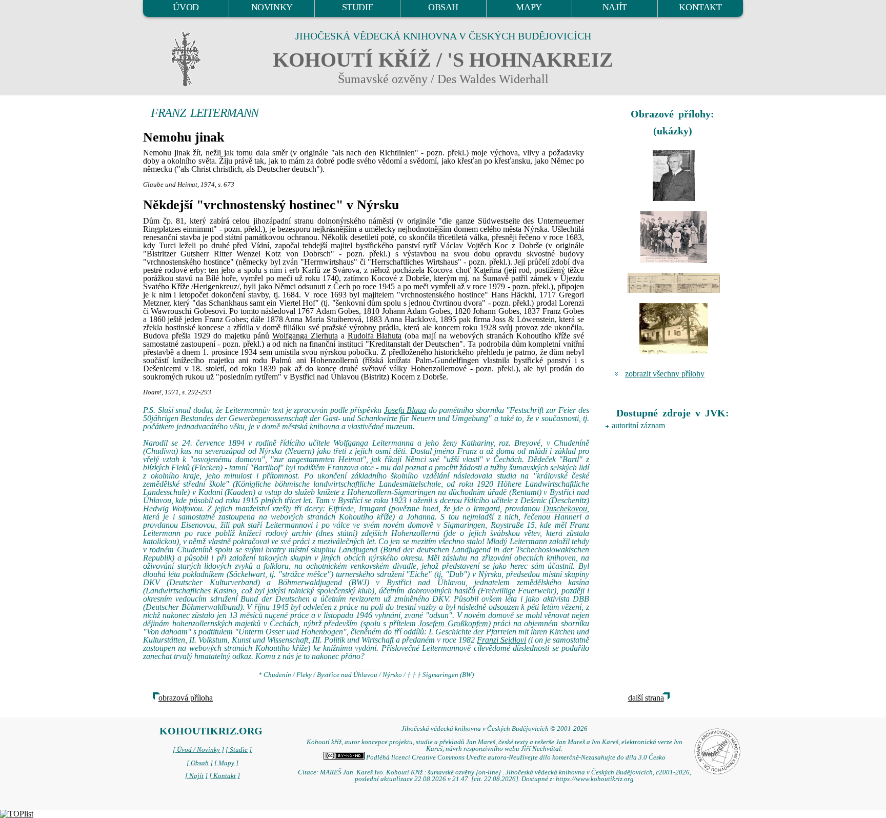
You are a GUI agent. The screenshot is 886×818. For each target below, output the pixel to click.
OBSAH (443, 7)
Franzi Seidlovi (501, 639)
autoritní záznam (638, 425)
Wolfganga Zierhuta (305, 335)
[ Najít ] (196, 776)
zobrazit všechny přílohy (664, 373)
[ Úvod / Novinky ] (198, 749)
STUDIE (358, 7)
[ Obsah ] (200, 763)
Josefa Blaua (405, 410)
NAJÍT (614, 7)
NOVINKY (272, 7)
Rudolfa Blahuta (375, 335)
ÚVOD (185, 7)
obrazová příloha (185, 697)
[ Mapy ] (226, 763)
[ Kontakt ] (224, 776)
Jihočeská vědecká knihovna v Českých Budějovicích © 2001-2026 (494, 728)
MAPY (528, 7)
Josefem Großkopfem (453, 623)
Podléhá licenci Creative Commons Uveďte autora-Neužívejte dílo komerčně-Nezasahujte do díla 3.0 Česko (515, 757)
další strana (646, 697)
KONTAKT (700, 7)
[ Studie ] (239, 749)
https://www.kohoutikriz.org (595, 779)
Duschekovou (565, 508)
